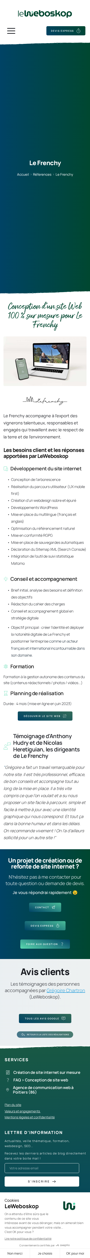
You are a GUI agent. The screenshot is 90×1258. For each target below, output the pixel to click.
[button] (11, 31)
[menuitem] (46, 1072)
